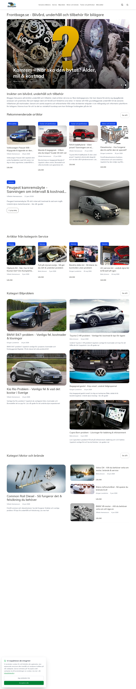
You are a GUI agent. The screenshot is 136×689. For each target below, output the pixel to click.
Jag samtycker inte (24, 678)
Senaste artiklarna (45, 5)
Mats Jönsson (42, 271)
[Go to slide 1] (121, 85)
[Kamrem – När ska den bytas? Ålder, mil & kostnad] (68, 54)
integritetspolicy (9, 673)
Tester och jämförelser (87, 5)
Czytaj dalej (12, 210)
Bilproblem (61, 5)
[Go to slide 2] (123, 85)
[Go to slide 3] (125, 85)
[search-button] (122, 5)
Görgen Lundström (106, 153)
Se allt (125, 115)
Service (54, 5)
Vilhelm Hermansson (19, 81)
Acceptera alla (24, 683)
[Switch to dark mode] (127, 5)
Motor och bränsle (73, 5)
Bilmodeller (99, 5)
